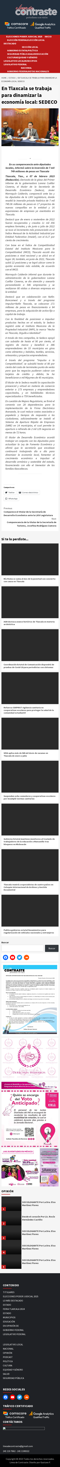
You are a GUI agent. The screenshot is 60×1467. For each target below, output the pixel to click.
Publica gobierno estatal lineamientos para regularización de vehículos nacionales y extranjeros (29, 931)
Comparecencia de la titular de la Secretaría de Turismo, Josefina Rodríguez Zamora (31, 522)
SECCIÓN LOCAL (30, 46)
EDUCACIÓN (42, 53)
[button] (20, 1167)
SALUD (32, 53)
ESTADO (7, 1304)
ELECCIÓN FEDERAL (17, 40)
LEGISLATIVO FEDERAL (15, 64)
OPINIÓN (7, 1352)
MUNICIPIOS (30, 60)
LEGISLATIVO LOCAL (14, 60)
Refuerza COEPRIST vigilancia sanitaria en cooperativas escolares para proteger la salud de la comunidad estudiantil (29, 710)
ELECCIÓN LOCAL (36, 40)
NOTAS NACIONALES (38, 71)
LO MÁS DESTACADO (13, 1300)
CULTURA (12, 57)
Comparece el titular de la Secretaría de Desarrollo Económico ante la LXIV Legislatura (28, 512)
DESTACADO (10, 43)
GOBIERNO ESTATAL (17, 50)
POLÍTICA (33, 50)
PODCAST (8, 1357)
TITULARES (8, 1292)
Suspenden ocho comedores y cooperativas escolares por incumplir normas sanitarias (29, 797)
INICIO (48, 36)
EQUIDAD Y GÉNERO (27, 57)
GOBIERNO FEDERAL (17, 71)
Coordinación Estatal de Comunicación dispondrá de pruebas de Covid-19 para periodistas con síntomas (29, 665)
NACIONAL (26, 67)
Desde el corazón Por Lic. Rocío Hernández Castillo (38, 1218)
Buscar (5, 942)
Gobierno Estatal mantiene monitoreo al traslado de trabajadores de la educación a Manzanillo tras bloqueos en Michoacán (29, 841)
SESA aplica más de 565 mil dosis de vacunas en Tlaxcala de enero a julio (26, 754)
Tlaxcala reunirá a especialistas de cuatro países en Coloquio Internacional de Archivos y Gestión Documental (28, 887)
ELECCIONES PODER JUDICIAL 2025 (24, 36)
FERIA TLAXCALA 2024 (14, 1309)
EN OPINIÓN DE (11, 1325)
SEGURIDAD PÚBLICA (18, 53)
